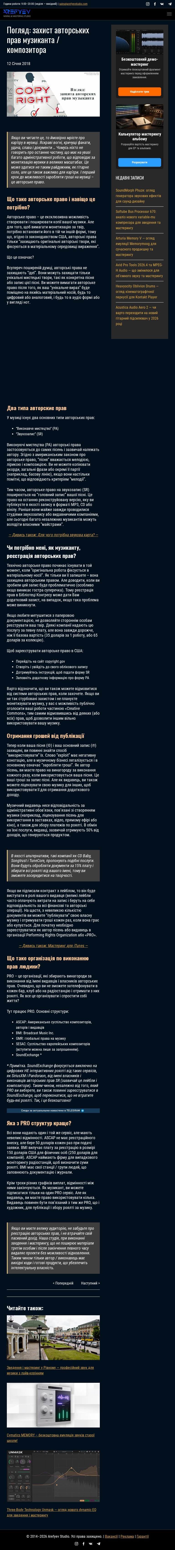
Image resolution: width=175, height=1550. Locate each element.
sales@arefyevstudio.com (73, 3)
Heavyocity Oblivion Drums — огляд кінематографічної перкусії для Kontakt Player (137, 291)
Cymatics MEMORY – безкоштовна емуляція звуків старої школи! (51, 1438)
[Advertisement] (53, 354)
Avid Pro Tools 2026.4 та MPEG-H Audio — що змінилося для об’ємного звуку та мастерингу (139, 270)
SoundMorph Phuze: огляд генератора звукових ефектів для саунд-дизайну (138, 195)
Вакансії (111, 1536)
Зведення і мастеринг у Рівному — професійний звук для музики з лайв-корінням (50, 1370)
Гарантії (143, 1536)
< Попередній (63, 1283)
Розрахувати (139, 162)
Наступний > (90, 1283)
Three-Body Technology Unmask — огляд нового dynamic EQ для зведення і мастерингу (51, 1512)
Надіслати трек (139, 91)
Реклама (127, 1536)
